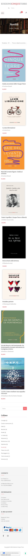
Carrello (3, 519)
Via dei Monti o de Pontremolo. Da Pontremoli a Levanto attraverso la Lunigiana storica (12, 347)
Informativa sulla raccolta (6, 554)
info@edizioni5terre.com (7, 483)
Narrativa (3, 444)
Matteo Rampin (17, 396)
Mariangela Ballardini (10, 304)
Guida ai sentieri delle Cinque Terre (14, 84)
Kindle (2, 432)
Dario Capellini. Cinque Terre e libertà (14, 217)
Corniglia (3, 420)
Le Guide (3, 435)
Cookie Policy (4, 506)
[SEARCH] (8, 8)
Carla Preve (7, 130)
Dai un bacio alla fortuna (10, 261)
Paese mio (4, 450)
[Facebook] (3, 536)
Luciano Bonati (7, 86)
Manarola (3, 438)
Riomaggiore (4, 453)
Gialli (2, 426)
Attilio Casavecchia (8, 220)
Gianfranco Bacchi (7, 396)
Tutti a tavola (4, 456)
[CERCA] (25, 408)
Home (11, 28)
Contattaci (3, 503)
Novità (3, 447)
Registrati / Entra (5, 517)
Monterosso (4, 441)
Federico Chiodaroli (7, 351)
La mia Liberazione (8, 128)
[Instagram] (8, 536)
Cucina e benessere (6, 423)
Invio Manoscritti (5, 499)
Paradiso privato (7, 301)
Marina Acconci (8, 263)
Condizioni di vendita (6, 501)
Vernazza (3, 459)
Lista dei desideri (5, 521)
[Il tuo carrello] (20, 13)
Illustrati (3, 429)
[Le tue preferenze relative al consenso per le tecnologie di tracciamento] (25, 553)
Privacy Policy (4, 504)
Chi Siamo (3, 497)
